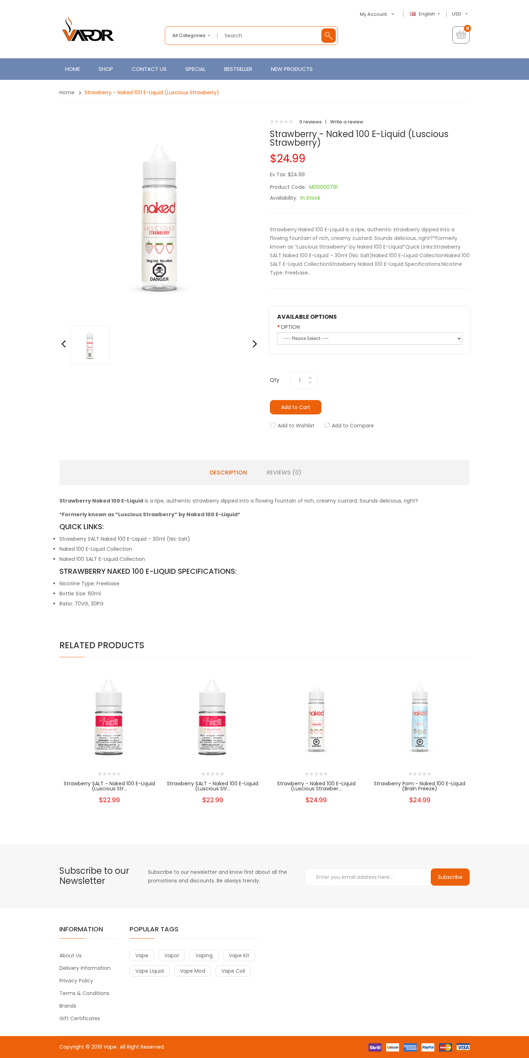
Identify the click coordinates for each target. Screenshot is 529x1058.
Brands (67, 1005)
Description (228, 473)
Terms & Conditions (84, 993)
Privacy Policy (76, 980)
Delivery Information (84, 968)
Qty (274, 379)
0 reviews (310, 121)
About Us (70, 955)
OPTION (290, 327)
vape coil (233, 971)
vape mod (192, 971)
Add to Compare (353, 425)
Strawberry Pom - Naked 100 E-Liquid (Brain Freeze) (419, 786)
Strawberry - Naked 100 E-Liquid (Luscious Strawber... (316, 786)
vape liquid (149, 971)
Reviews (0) (284, 473)
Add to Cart (295, 407)
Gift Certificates (79, 1018)
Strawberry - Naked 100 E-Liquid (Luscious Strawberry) (152, 92)
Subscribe (450, 877)
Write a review (346, 121)
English (427, 14)
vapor (171, 955)
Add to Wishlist (296, 425)
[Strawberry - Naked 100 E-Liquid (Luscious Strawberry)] (90, 344)
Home (66, 92)
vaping (204, 955)
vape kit (239, 955)
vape (141, 955)
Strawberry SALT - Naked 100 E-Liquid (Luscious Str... (109, 786)
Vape (110, 1046)
